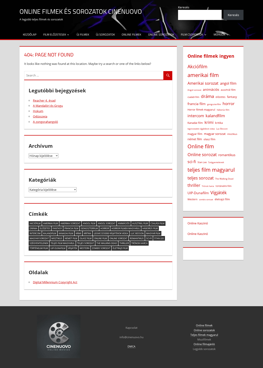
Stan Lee (159, 238)
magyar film (153, 233)
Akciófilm (35, 223)
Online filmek (131, 34)
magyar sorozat (39, 238)
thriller (124, 243)
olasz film (86, 238)
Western (84, 248)
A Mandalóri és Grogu (48, 106)
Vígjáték (72, 248)
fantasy (57, 228)
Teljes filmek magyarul (204, 335)
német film (71, 238)
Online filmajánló (204, 344)
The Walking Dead (106, 243)
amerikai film (50, 223)
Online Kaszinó (197, 223)
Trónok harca (139, 243)
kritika (87, 233)
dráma (33, 228)
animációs (124, 223)
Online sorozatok (161, 34)
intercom (35, 233)
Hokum (38, 111)
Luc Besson (137, 233)
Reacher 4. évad (44, 100)
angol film (89, 223)
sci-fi (149, 238)
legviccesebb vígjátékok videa (111, 233)
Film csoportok (192, 34)
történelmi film (39, 248)
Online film (100, 238)
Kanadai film (66, 233)
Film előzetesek (54, 34)
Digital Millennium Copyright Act (55, 282)
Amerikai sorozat (70, 223)
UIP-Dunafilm (57, 248)
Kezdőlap (29, 34)
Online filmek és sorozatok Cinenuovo (81, 11)
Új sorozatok (105, 34)
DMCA (131, 346)
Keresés (183, 7)
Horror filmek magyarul (125, 228)
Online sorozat (118, 238)
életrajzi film (120, 248)
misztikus (56, 238)
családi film (157, 223)
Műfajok (219, 34)
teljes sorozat (85, 243)
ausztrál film (140, 223)
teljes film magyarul (63, 243)
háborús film (150, 228)
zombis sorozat (101, 248)
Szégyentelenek (39, 243)
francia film (71, 228)
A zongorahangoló (45, 122)
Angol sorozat (106, 223)
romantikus (137, 238)
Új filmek (83, 34)
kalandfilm (49, 233)
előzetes (45, 228)
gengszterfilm (89, 228)
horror (104, 228)
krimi (78, 233)
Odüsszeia (40, 116)
